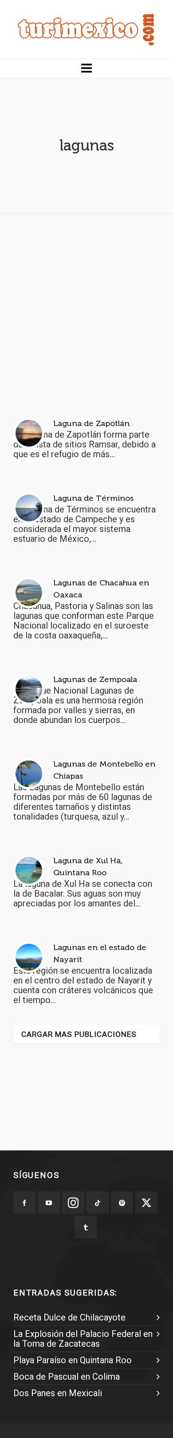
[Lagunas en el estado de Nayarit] (28, 957)
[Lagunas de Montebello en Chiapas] (28, 773)
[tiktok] (97, 1202)
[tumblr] (86, 1227)
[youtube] (49, 1202)
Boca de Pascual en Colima (66, 1376)
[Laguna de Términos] (28, 508)
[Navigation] (86, 68)
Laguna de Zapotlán (91, 423)
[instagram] (73, 1202)
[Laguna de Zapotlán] (28, 433)
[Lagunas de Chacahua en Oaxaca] (28, 592)
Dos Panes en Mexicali (57, 1393)
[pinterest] (122, 1202)
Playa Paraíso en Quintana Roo (72, 1360)
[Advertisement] (86, 307)
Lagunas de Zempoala (95, 679)
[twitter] (146, 1202)
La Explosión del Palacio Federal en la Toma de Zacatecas (83, 1338)
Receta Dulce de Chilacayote (69, 1317)
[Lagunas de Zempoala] (28, 689)
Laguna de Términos (93, 498)
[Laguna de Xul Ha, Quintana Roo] (28, 870)
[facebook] (24, 1202)
